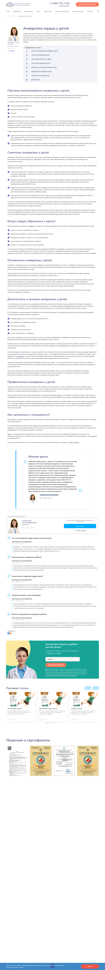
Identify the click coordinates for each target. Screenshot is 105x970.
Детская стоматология (62, 11)
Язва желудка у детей (14, 708)
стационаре (20, 356)
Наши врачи (17, 11)
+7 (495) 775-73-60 (59, 3)
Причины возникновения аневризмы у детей (45, 51)
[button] (88, 688)
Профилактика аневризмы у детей (42, 71)
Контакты (90, 11)
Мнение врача (36, 79)
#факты (12, 50)
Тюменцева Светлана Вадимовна (13, 43)
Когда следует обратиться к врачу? (42, 59)
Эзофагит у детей (76, 708)
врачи (35, 426)
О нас (8, 11)
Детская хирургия (78, 11)
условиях (58, 674)
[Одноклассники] (10, 633)
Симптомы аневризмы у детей (40, 55)
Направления (28, 11)
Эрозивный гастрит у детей (48, 708)
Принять (90, 966)
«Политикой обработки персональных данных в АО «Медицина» (61, 675)
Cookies (23, 965)
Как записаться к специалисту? (40, 75)
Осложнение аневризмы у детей (41, 63)
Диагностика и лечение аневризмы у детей (44, 67)
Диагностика (48, 11)
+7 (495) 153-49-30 (80, 530)
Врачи (10, 434)
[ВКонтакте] (8, 633)
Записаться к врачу (87, 4)
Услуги (38, 11)
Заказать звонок (64, 6)
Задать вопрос (80, 526)
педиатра (32, 226)
